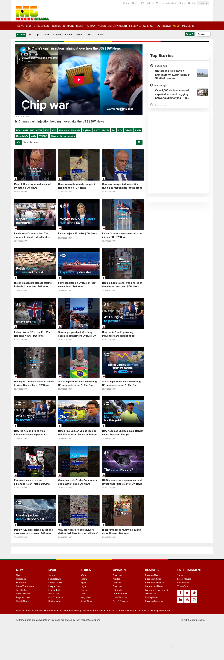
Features (117, 582)
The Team (63, 610)
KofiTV (138, 130)
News (89, 34)
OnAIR (189, 34)
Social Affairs (22, 590)
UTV (120, 130)
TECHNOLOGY (163, 25)
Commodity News (154, 586)
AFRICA (91, 25)
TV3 (113, 130)
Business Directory (154, 601)
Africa (83, 575)
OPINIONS (68, 25)
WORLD (101, 25)
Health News (22, 601)
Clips (37, 34)
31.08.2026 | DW (20, 192)
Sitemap (87, 610)
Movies (159, 3)
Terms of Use (111, 610)
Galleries (99, 34)
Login (202, 3)
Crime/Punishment (25, 586)
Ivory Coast (86, 597)
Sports (51, 575)
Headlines (21, 578)
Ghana (181, 3)
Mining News (151, 597)
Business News (152, 575)
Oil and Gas (150, 593)
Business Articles (153, 578)
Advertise (171, 3)
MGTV (33, 136)
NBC (46, 130)
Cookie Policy (143, 610)
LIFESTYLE (135, 25)
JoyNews (87, 130)
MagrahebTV (22, 136)
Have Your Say (120, 597)
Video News (183, 582)
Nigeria (84, 578)
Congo (84, 590)
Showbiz (181, 575)
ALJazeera (64, 130)
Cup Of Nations (55, 597)
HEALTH (80, 25)
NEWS (20, 25)
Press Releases (23, 593)
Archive (21, 34)
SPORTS (30, 25)
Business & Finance (154, 582)
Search (203, 34)
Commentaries (120, 593)
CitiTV (97, 130)
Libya (83, 586)
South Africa (86, 601)
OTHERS (43, 136)
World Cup (53, 593)
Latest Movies (184, 578)
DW (32, 130)
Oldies (46, 34)
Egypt (83, 582)
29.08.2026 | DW (64, 537)
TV (142, 3)
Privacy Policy (127, 610)
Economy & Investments (157, 590)
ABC (53, 130)
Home (126, 3)
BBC (18, 130)
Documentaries (67, 136)
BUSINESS (43, 25)
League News (54, 586)
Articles (116, 578)
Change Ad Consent (161, 610)
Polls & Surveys (120, 601)
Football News (55, 582)
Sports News (54, 578)
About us (38, 610)
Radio (135, 3)
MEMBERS (188, 25)
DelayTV (128, 130)
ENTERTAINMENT (117, 25)
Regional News (23, 597)
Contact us (50, 610)
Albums (68, 34)
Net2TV (105, 130)
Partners (98, 610)
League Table (54, 590)
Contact (192, 3)
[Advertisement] (111, 652)
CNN (25, 130)
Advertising (75, 610)
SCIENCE (148, 25)
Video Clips (182, 586)
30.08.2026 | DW (64, 238)
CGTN (39, 130)
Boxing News (54, 601)
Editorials (117, 590)
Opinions (117, 575)
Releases (56, 34)
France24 (75, 130)
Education (21, 582)
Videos (149, 3)
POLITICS (56, 25)
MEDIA (176, 25)
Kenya (84, 593)
